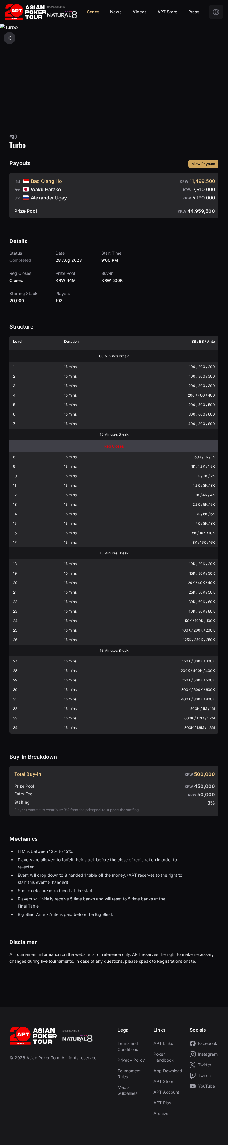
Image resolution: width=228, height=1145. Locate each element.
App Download (167, 1070)
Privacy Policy (131, 1059)
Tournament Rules (129, 1073)
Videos (140, 11)
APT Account (166, 1092)
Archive (160, 1113)
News (116, 11)
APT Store (167, 11)
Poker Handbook (163, 1057)
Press (194, 11)
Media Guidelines (127, 1090)
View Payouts (203, 163)
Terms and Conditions (128, 1046)
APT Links (163, 1043)
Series (93, 11)
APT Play (162, 1102)
